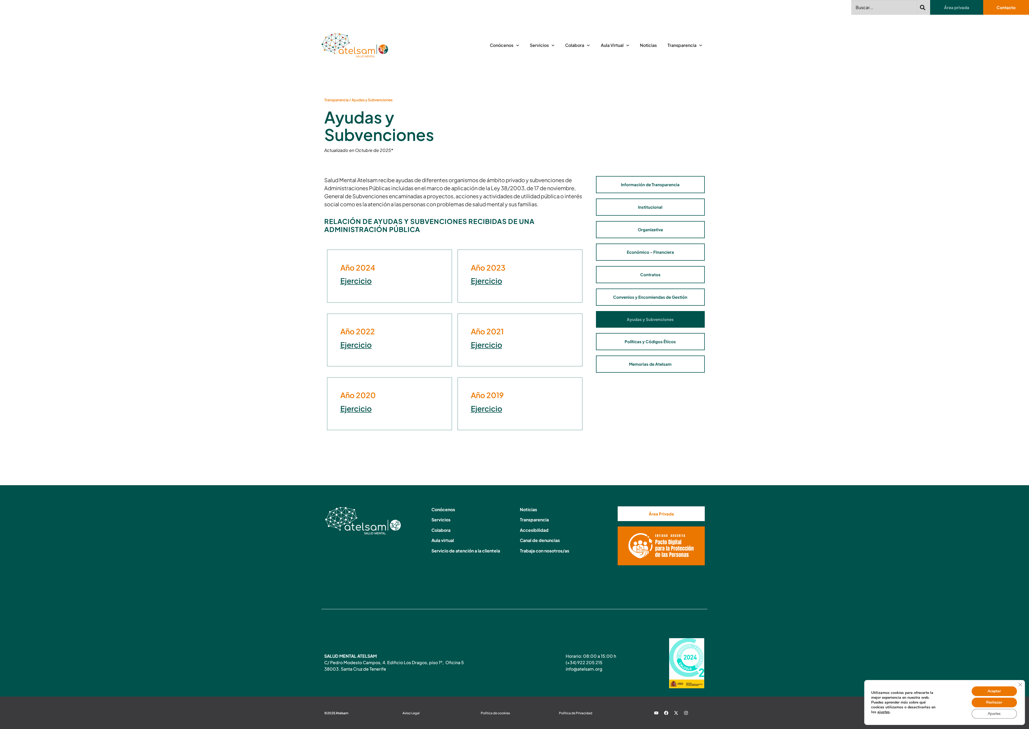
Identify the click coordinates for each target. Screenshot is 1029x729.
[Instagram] (686, 713)
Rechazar (994, 702)
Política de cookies (495, 713)
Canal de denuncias (540, 540)
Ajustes (994, 713)
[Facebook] (666, 713)
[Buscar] (923, 7)
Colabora (574, 45)
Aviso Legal (411, 713)
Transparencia (682, 45)
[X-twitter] (676, 713)
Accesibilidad (534, 530)
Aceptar (994, 691)
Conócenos (501, 45)
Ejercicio (356, 280)
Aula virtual (442, 540)
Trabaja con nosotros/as (544, 551)
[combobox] (884, 7)
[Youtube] (656, 713)
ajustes (883, 712)
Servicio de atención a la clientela (465, 551)
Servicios (539, 45)
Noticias (648, 45)
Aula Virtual (612, 45)
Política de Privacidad (575, 713)
